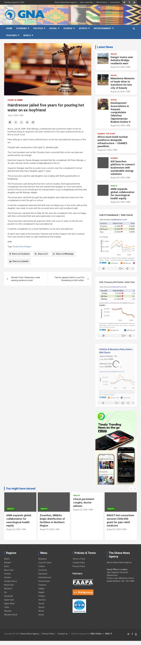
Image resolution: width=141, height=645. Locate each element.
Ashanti (7, 562)
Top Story (110, 134)
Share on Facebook (20, 254)
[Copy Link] (33, 122)
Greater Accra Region (22, 246)
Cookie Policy (79, 562)
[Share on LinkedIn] (27, 122)
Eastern (7, 577)
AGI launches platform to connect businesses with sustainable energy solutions (123, 168)
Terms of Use (79, 559)
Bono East (8, 570)
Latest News (105, 47)
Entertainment (102, 28)
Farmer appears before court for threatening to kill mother (69, 279)
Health (114, 186)
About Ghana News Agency (66, 2)
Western (8, 611)
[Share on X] (15, 122)
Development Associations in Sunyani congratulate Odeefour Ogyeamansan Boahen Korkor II (121, 112)
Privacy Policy (79, 566)
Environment (44, 581)
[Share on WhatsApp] (21, 122)
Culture (41, 566)
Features (11, 35)
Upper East (9, 600)
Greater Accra (10, 581)
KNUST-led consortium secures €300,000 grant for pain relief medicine (120, 520)
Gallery (41, 588)
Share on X (43, 254)
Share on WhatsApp (64, 254)
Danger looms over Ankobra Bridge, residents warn (122, 60)
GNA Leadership (86, 2)
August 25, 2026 (118, 67)
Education (42, 573)
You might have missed (20, 488)
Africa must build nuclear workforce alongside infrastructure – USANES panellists (112, 141)
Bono (6, 566)
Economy (21, 28)
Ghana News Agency (30, 633)
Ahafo (7, 559)
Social (53, 28)
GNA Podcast (101, 2)
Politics (38, 28)
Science (67, 28)
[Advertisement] (47, 309)
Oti (5, 592)
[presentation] (131, 488)
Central (7, 573)
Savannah (8, 596)
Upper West (9, 603)
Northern (8, 588)
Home (9, 28)
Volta (6, 607)
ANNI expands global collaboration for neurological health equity (122, 193)
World (27, 35)
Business (42, 559)
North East (9, 585)
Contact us (63, 633)
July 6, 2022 (13, 115)
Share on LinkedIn (21, 261)
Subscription (115, 2)
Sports (83, 28)
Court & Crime (15, 100)
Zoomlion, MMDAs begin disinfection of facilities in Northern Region (52, 520)
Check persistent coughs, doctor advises (83, 502)
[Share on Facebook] (10, 122)
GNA (21, 115)
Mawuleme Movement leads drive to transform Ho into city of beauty (123, 83)
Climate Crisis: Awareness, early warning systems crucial (25, 279)
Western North (10, 614)
